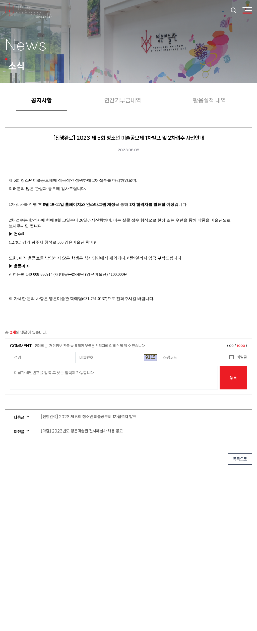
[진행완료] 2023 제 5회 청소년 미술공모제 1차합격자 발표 (88, 416)
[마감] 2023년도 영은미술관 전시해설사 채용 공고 (82, 431)
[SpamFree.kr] (150, 357)
